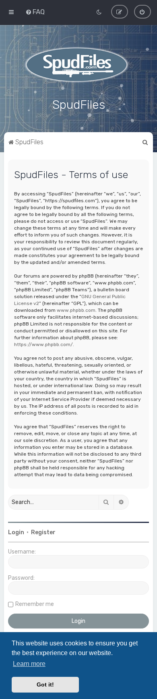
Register (43, 532)
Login (16, 532)
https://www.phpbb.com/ (43, 344)
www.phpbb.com (76, 310)
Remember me (34, 604)
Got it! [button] (45, 684)
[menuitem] (35, 12)
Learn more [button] (29, 663)
